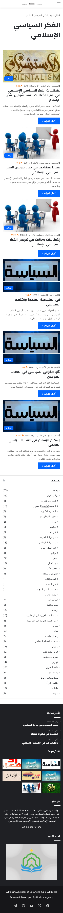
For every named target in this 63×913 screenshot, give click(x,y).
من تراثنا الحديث (47, 537)
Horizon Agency (44, 897)
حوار (56, 631)
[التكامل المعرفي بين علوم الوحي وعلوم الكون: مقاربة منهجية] (31, 775)
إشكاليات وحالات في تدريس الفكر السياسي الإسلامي (35, 241)
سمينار (55, 646)
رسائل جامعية (51, 636)
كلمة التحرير (52, 667)
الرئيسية (54, 15)
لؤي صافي (53, 295)
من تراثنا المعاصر (47, 542)
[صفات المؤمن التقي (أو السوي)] (12, 776)
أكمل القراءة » (49, 121)
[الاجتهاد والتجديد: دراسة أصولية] (51, 776)
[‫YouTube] (32, 827)
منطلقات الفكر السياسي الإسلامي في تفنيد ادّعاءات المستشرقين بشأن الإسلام (33, 95)
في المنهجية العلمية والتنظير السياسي (37, 302)
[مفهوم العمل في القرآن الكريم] (51, 788)
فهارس (54, 662)
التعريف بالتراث (48, 500)
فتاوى (53, 526)
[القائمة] (58, 5)
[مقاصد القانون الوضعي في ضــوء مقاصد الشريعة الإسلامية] (31, 764)
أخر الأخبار (53, 563)
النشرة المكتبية (48, 511)
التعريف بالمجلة (50, 573)
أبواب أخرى (52, 495)
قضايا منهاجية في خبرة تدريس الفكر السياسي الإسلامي (33, 169)
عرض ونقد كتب (50, 651)
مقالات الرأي (52, 683)
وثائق (53, 552)
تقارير (55, 625)
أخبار (56, 558)
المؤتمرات (53, 599)
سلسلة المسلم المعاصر (46, 641)
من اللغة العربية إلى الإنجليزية (41, 615)
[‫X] (36, 827)
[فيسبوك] (40, 827)
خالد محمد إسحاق (50, 435)
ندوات (55, 693)
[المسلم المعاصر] (31, 3)
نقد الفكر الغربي (48, 547)
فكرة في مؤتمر (50, 657)
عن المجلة (51, 584)
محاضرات (53, 672)
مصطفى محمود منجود (48, 163)
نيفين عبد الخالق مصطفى (47, 235)
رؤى (54, 521)
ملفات (55, 688)
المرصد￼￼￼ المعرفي (44, 506)
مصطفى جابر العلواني (49, 86)
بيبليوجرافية (52, 605)
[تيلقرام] (24, 827)
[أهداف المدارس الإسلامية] (31, 788)
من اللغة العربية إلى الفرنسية (41, 620)
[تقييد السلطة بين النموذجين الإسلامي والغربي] (51, 764)
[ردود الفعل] (12, 764)
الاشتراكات (50, 578)
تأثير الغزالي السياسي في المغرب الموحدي (35, 374)
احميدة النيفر (52, 367)
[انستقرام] (28, 827)
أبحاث (55, 490)
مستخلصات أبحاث (49, 677)
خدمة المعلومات (48, 516)
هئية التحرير (50, 594)
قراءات (52, 532)
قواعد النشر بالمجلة (46, 589)
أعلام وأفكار (52, 568)
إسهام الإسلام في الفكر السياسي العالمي (34, 442)
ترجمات (54, 610)
